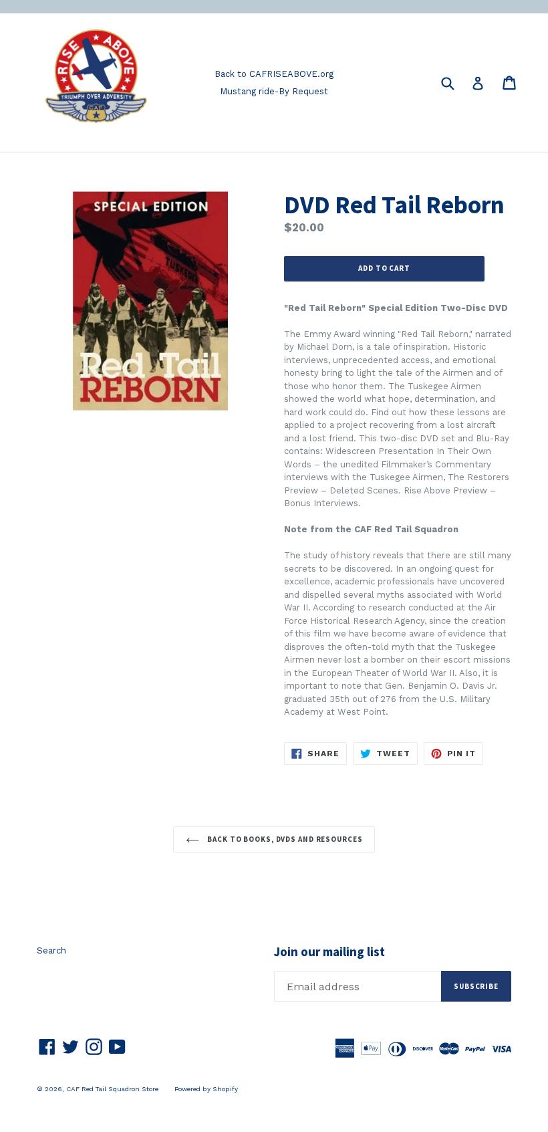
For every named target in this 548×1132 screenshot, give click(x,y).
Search (51, 950)
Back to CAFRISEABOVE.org (274, 74)
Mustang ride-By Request (274, 91)
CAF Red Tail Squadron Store (112, 1089)
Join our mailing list (329, 951)
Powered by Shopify (206, 1089)
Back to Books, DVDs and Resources (284, 839)
